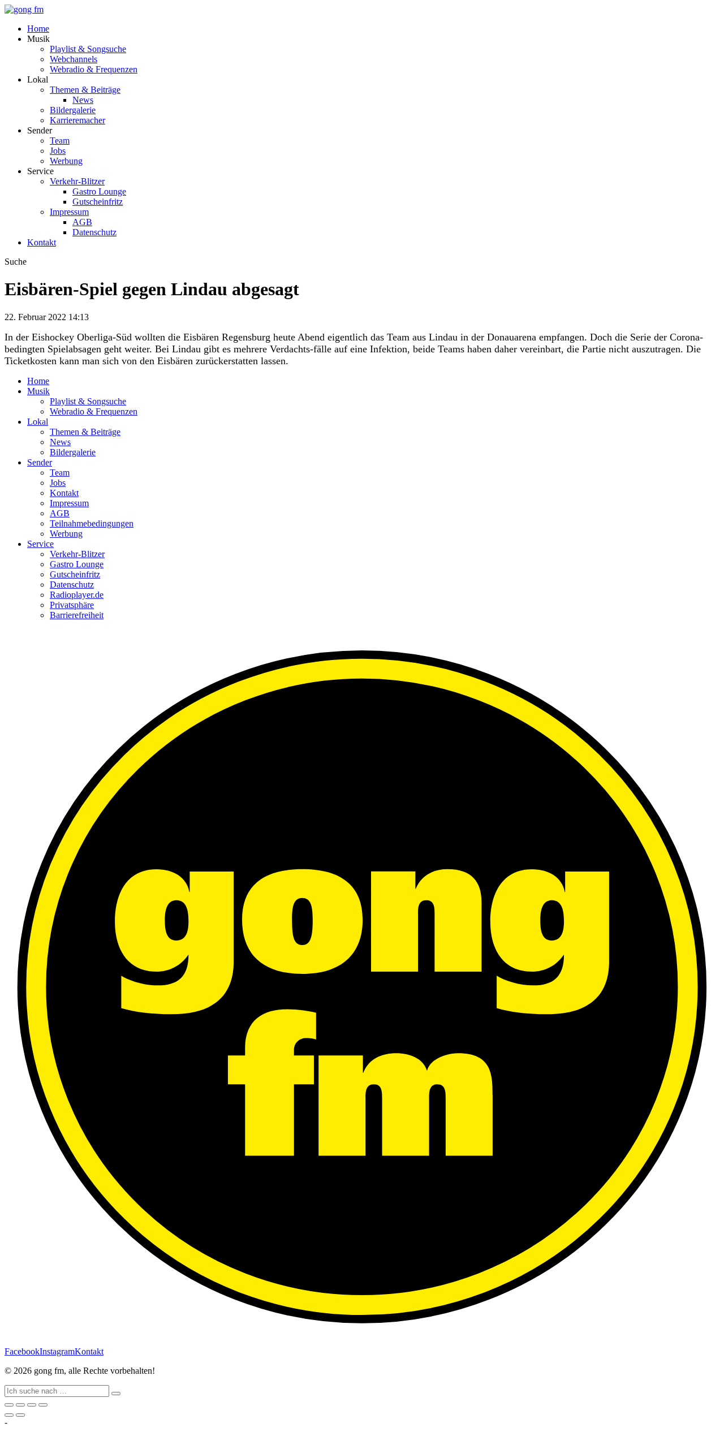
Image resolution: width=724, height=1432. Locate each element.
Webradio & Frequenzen (93, 69)
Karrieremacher (77, 120)
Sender (39, 462)
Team (60, 140)
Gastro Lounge (99, 191)
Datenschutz (94, 232)
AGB (82, 222)
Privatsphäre (72, 605)
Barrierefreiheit (77, 615)
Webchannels (73, 59)
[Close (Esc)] (9, 1405)
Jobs (58, 151)
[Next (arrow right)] (20, 1415)
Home (38, 28)
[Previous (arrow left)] (9, 1415)
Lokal (37, 421)
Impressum (69, 212)
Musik (38, 391)
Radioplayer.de (77, 594)
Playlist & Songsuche (88, 49)
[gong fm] (24, 9)
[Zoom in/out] (43, 1405)
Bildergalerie (73, 110)
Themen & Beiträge (85, 89)
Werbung (66, 161)
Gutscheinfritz (97, 201)
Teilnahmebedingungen (91, 523)
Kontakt (41, 242)
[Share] (20, 1405)
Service (40, 544)
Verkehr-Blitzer (77, 181)
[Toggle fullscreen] (31, 1405)
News (82, 100)
